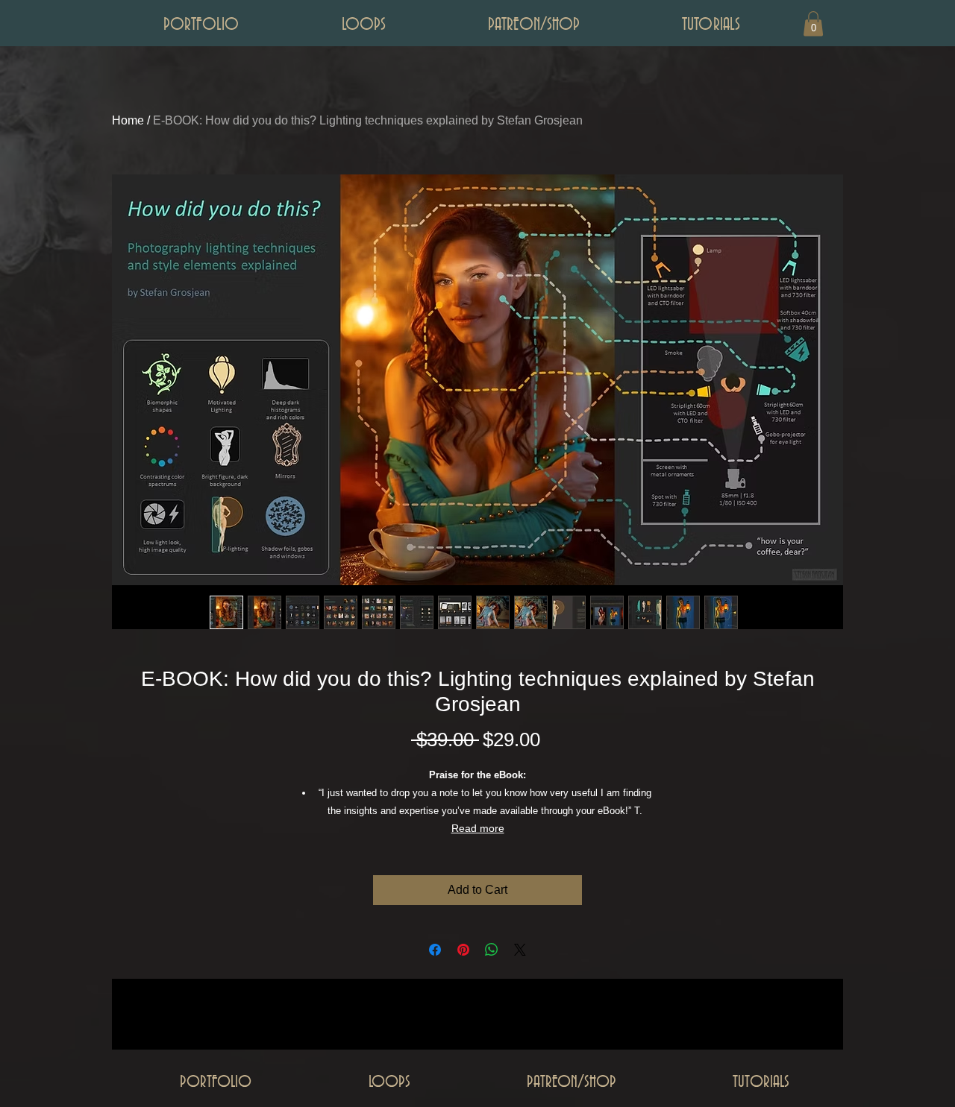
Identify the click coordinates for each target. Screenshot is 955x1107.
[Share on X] (520, 950)
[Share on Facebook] (435, 950)
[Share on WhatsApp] (492, 950)
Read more (477, 828)
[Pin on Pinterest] (463, 950)
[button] (813, 23)
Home (128, 120)
